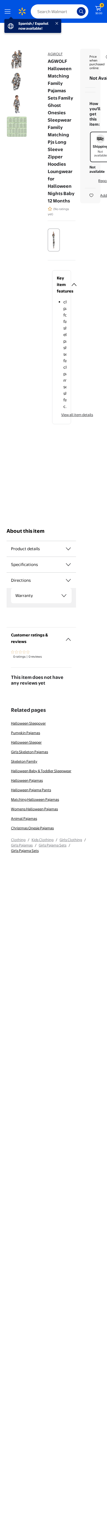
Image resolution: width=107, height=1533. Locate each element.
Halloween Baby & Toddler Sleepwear (41, 771)
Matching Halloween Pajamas (35, 799)
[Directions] (68, 580)
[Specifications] (68, 564)
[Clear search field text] (74, 11)
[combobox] (59, 11)
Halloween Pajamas (27, 780)
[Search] (81, 11)
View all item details (77, 415)
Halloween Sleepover (28, 723)
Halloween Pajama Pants (31, 790)
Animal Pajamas (24, 818)
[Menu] (8, 11)
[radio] (54, 240)
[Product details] (68, 548)
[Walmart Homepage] (22, 11)
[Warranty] (64, 595)
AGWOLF (55, 54)
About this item (25, 531)
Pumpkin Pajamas (25, 733)
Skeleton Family (24, 761)
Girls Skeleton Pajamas (29, 752)
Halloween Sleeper (26, 742)
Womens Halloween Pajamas (34, 809)
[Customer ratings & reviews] (68, 637)
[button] (61, 284)
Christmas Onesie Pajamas (32, 828)
